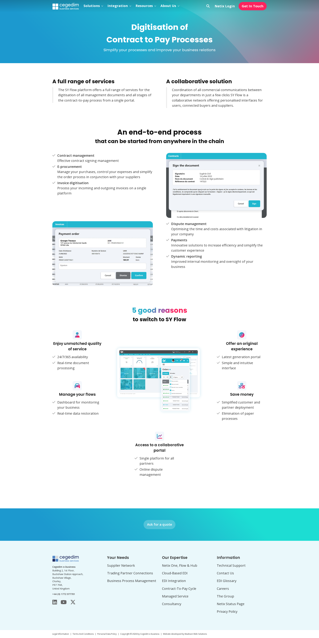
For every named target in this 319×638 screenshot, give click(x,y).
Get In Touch (253, 6)
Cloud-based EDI (175, 573)
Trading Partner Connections (130, 573)
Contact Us (225, 573)
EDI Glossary (226, 581)
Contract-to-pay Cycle (179, 588)
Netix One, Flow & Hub (179, 565)
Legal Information (60, 634)
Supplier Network (121, 565)
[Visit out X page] (73, 602)
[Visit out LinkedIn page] (54, 602)
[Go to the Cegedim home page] (65, 6)
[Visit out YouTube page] (64, 602)
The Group (225, 596)
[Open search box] (208, 6)
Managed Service (175, 596)
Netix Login (225, 6)
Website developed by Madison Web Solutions (185, 634)
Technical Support (231, 565)
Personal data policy (107, 634)
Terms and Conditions (83, 634)
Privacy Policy (227, 611)
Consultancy (171, 604)
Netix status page (230, 604)
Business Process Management (131, 581)
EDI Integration (174, 581)
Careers (223, 588)
